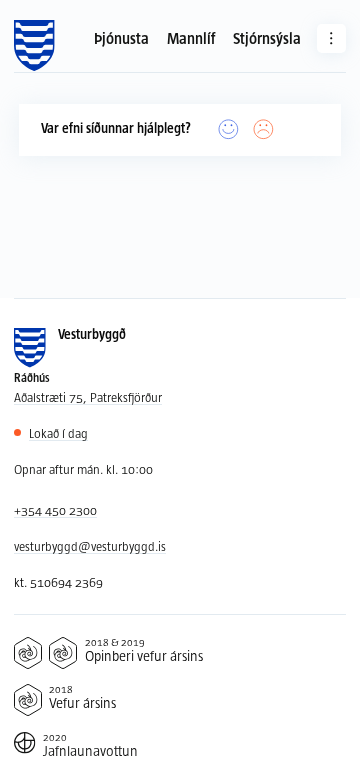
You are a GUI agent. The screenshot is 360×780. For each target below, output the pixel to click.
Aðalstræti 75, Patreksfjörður (88, 397)
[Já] (229, 130)
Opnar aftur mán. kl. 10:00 (83, 469)
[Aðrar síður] (331, 38)
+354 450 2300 (55, 510)
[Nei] (264, 130)
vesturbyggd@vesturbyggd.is (90, 546)
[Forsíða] (34, 46)
